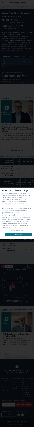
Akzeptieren (18, 234)
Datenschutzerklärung (8, 214)
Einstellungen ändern (17, 230)
